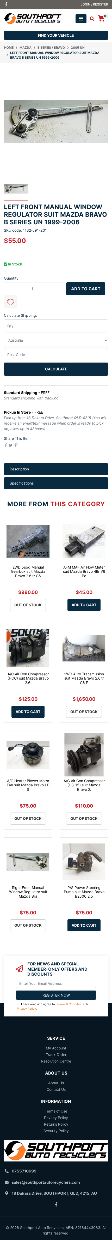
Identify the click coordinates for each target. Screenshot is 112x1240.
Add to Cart (86, 288)
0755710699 (24, 1171)
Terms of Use (56, 1111)
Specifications (22, 483)
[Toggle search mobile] (90, 19)
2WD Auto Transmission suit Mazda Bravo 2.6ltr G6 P (84, 678)
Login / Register (94, 4)
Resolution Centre (56, 1061)
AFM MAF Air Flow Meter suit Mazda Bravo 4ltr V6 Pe (84, 571)
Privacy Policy (26, 1008)
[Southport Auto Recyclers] (32, 18)
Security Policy (56, 1130)
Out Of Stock (28, 605)
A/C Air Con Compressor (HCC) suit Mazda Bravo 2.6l (28, 678)
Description (19, 469)
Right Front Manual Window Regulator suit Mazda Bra (28, 892)
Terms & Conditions (70, 1004)
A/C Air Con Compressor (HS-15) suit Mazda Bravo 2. (84, 785)
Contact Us (56, 1089)
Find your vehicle (56, 35)
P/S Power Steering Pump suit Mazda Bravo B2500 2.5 (84, 892)
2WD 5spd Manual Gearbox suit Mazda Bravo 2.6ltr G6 (28, 571)
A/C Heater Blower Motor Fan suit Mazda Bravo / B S (28, 785)
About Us (56, 1083)
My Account (56, 1048)
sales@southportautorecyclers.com (46, 1182)
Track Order (56, 1054)
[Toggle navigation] (81, 18)
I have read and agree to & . (52, 1006)
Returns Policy (56, 1124)
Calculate (56, 369)
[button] (10, 301)
